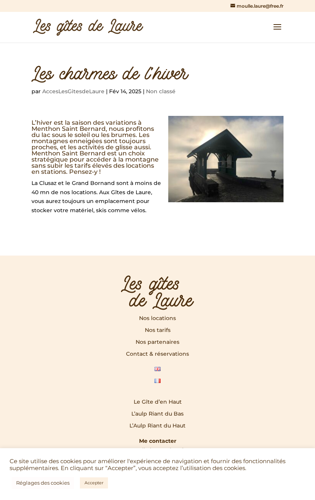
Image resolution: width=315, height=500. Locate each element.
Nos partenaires (157, 341)
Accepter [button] (94, 482)
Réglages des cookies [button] (43, 483)
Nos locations (157, 318)
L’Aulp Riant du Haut (157, 425)
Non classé (161, 91)
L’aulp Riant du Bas (157, 413)
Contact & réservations (157, 353)
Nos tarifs (158, 330)
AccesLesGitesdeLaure (73, 91)
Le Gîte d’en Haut (158, 401)
